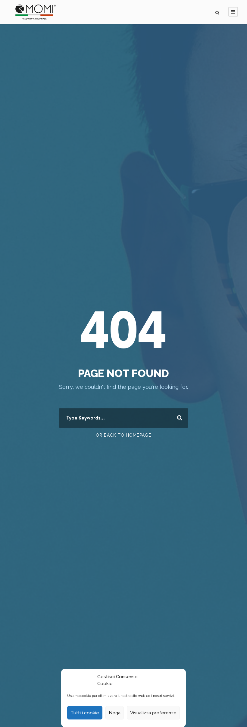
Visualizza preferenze (153, 713)
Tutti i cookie (84, 713)
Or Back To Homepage (123, 435)
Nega (114, 713)
